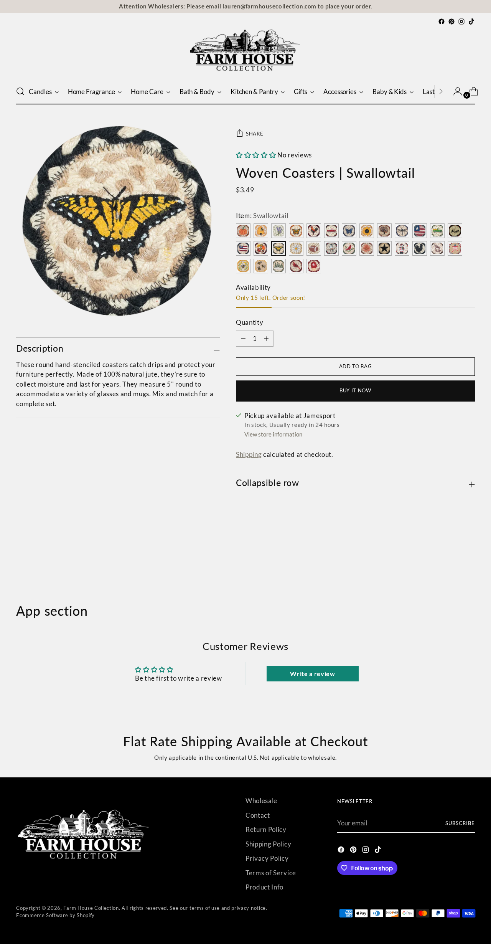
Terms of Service (271, 873)
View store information (273, 434)
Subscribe (460, 823)
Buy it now (355, 390)
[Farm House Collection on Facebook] (441, 21)
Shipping (249, 454)
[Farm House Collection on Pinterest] (451, 21)
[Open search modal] (20, 91)
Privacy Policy (267, 858)
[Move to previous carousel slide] (450, 562)
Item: (262, 216)
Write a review (312, 673)
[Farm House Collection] (245, 52)
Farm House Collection (91, 908)
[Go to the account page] (454, 91)
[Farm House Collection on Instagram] (461, 21)
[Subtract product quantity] (266, 338)
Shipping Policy (268, 844)
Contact (258, 815)
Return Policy (266, 829)
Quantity (249, 322)
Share (254, 134)
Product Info (264, 887)
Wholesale (261, 801)
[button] (256, 155)
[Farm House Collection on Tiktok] (471, 21)
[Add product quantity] (243, 338)
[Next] (441, 91)
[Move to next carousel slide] (468, 562)
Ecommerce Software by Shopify (55, 915)
